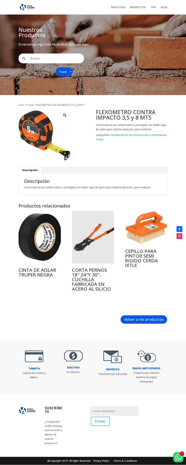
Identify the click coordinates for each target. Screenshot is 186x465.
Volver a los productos (143, 319)
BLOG (164, 7)
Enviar (100, 421)
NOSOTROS (118, 7)
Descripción (30, 170)
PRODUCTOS (138, 7)
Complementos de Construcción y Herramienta (138, 135)
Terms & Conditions (125, 460)
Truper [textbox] (63, 71)
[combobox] (64, 71)
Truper (30, 104)
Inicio (21, 104)
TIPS (153, 7)
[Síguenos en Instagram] (179, 236)
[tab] (30, 170)
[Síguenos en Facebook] (179, 229)
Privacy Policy (101, 460)
